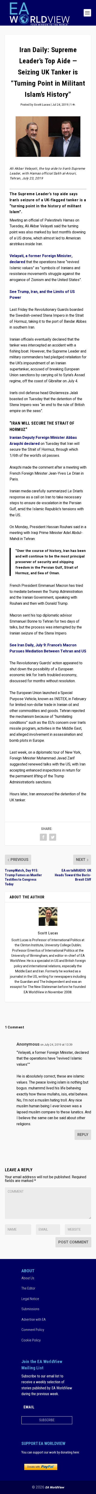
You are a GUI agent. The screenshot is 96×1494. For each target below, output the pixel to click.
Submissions (30, 1309)
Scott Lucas (42, 105)
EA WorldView (54, 1487)
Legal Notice (30, 1299)
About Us (27, 1278)
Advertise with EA (33, 1319)
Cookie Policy (31, 1340)
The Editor (28, 1288)
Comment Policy (32, 1330)
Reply (82, 1135)
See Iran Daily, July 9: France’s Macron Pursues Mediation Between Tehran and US (48, 648)
